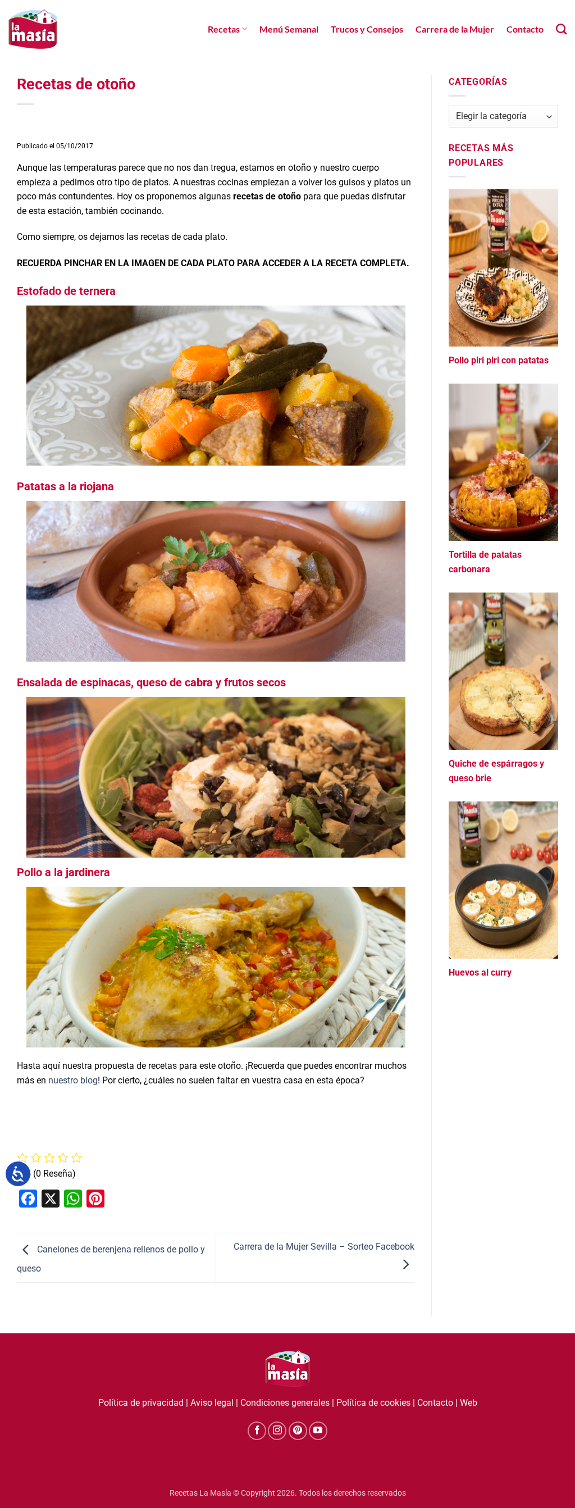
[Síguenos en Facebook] (257, 1431)
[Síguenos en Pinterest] (298, 1431)
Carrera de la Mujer (455, 29)
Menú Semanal (288, 29)
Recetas (224, 29)
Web (468, 1402)
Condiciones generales (285, 1402)
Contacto (525, 29)
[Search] (561, 29)
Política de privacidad (141, 1402)
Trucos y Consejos (367, 29)
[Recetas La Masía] (32, 29)
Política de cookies (373, 1402)
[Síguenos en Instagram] (277, 1431)
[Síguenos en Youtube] (318, 1431)
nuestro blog (73, 1080)
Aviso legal (212, 1402)
